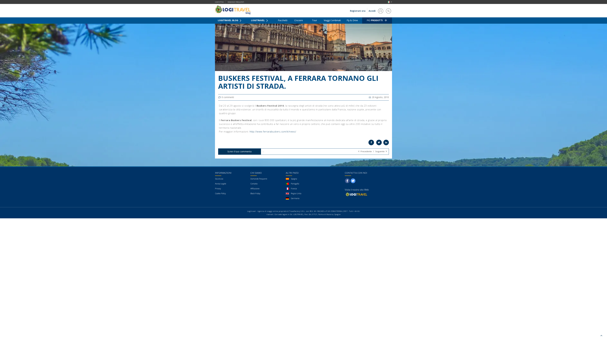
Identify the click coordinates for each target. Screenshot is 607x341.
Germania (295, 198)
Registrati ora (357, 10)
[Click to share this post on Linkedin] (386, 142)
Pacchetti (282, 20)
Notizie (231, 26)
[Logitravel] (356, 194)
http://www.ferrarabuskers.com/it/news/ (273, 131)
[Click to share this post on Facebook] (371, 142)
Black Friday (255, 193)
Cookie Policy (220, 193)
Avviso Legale (220, 183)
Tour (314, 20)
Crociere (298, 20)
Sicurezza (219, 178)
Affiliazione (255, 188)
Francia (294, 188)
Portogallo (295, 183)
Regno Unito (296, 193)
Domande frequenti (258, 178)
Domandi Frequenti (236, 2)
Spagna (294, 178)
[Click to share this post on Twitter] (379, 142)
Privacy (218, 188)
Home (220, 26)
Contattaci (219, 2)
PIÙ (375, 20)
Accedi (372, 10)
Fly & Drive (352, 20)
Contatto (254, 183)
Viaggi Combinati (332, 20)
